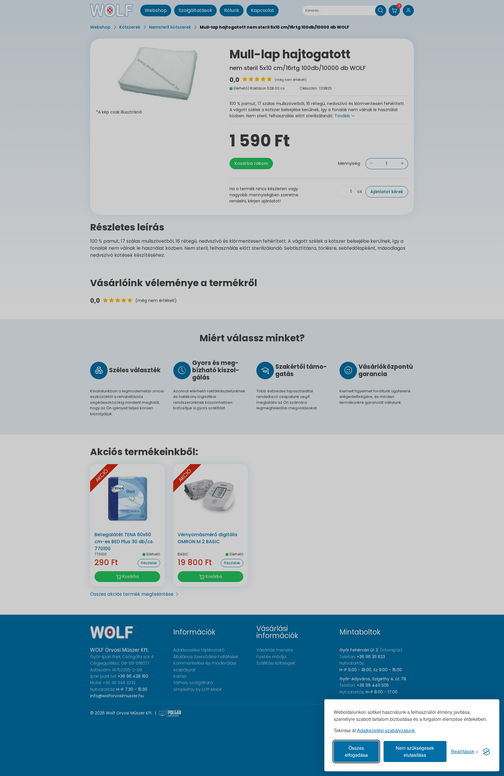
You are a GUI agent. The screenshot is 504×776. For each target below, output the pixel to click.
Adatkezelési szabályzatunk (386, 730)
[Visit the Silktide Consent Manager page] (486, 751)
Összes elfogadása (356, 751)
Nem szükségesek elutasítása (415, 751)
